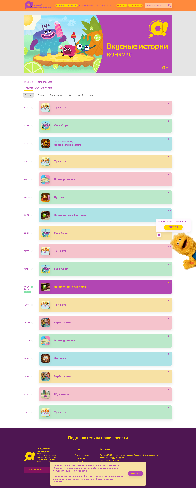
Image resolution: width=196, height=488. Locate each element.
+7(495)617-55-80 (116, 458)
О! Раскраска (135, 5)
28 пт (69, 95)
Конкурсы (111, 5)
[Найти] (169, 5)
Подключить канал (66, 5)
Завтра (41, 95)
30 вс (90, 95)
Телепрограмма (86, 5)
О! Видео (121, 5)
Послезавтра (56, 95)
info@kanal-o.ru (113, 460)
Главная (28, 82)
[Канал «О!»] (37, 5)
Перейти (173, 227)
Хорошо (135, 473)
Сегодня (28, 95)
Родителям (100, 5)
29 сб (80, 95)
